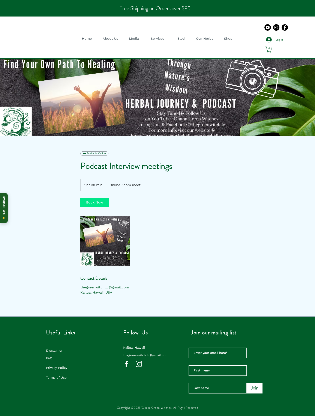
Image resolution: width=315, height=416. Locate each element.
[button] (110, 38)
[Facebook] (285, 27)
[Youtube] (267, 27)
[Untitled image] (105, 241)
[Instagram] (276, 27)
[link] (94, 202)
